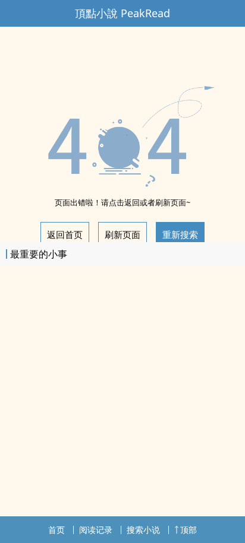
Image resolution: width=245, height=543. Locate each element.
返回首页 (65, 234)
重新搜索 (180, 234)
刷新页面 (122, 234)
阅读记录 (95, 529)
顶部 (188, 529)
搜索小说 (143, 529)
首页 (56, 529)
